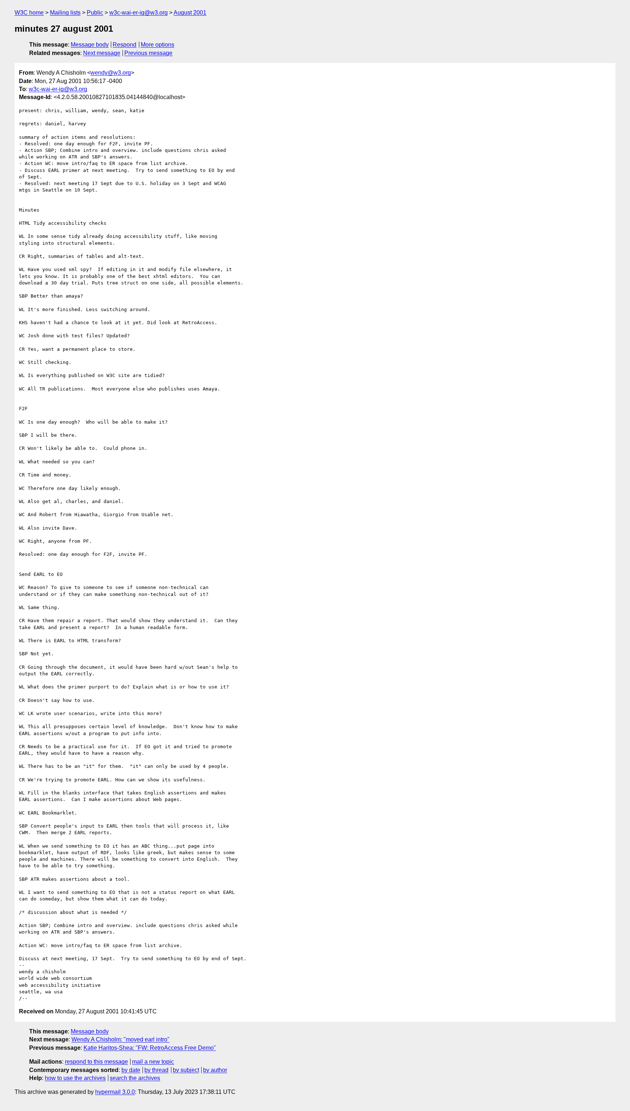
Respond (124, 45)
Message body (90, 45)
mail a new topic (153, 1062)
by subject (186, 1070)
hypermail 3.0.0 (115, 1092)
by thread (156, 1070)
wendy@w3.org (110, 73)
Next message (101, 53)
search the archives (135, 1078)
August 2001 (190, 12)
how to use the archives (75, 1078)
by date (130, 1070)
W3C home (29, 12)
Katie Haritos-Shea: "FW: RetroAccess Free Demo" (149, 1048)
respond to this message (96, 1062)
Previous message (148, 53)
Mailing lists (65, 12)
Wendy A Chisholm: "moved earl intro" (120, 1039)
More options (157, 45)
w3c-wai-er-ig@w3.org (138, 12)
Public (95, 12)
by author (215, 1070)
